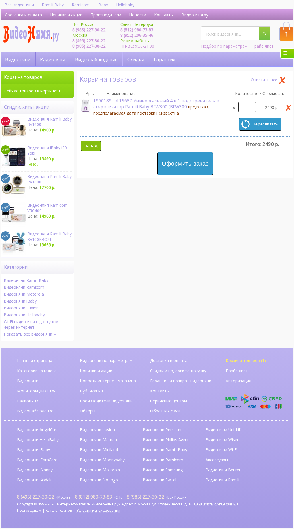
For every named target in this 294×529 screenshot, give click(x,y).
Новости (137, 15)
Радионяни (52, 59)
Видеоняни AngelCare (38, 429)
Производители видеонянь (106, 401)
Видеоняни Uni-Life (224, 429)
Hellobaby (125, 4)
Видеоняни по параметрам (106, 360)
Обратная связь (166, 411)
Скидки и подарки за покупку (178, 370)
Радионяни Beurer (223, 469)
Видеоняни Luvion (21, 308)
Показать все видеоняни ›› (30, 334)
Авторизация (238, 380)
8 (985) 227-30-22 (88, 29)
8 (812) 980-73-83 (136, 29)
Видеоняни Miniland (99, 449)
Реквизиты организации (216, 504)
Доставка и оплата (23, 15)
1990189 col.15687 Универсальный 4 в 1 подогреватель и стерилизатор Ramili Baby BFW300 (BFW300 (156, 107)
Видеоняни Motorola (24, 294)
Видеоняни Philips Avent (166, 439)
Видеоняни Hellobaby (24, 314)
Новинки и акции (66, 15)
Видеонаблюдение (96, 59)
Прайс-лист (263, 46)
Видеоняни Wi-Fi (221, 449)
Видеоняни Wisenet (224, 439)
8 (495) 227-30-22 (88, 40)
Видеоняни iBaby (20, 301)
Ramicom (81, 4)
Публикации (91, 391)
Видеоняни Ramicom (24, 287)
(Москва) (44, 496)
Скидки (135, 59)
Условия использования (98, 510)
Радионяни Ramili (222, 480)
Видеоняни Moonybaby (102, 459)
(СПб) (99, 496)
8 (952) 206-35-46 (136, 35)
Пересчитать (265, 124)
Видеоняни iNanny (35, 469)
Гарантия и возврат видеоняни (180, 380)
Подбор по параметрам (224, 46)
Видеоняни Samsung (163, 469)
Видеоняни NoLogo (99, 480)
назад (91, 145)
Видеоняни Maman (98, 439)
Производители (105, 15)
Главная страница (34, 360)
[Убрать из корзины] (288, 107)
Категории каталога (37, 370)
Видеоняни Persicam (163, 429)
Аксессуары (217, 459)
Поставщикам (29, 510)
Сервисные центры (168, 401)
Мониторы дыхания (36, 391)
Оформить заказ (185, 163)
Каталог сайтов (59, 510)
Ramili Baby (53, 4)
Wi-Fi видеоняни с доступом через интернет (31, 324)
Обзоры (87, 411)
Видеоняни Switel (159, 480)
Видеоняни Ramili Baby (26, 280)
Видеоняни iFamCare (37, 459)
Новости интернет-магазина (108, 380)
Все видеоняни (19, 4)
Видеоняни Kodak (34, 480)
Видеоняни (17, 59)
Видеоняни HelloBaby (38, 439)
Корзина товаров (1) (246, 360)
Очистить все (264, 79)
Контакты (163, 15)
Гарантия (164, 59)
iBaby (103, 4)
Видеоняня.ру (194, 15)
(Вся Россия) (157, 496)
